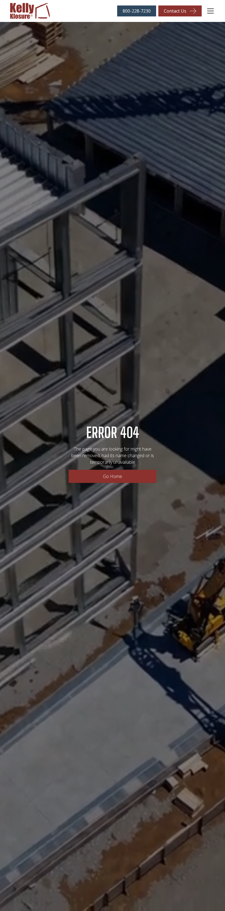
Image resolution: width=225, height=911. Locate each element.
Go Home (112, 476)
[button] (209, 11)
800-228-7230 (137, 11)
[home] (30, 11)
